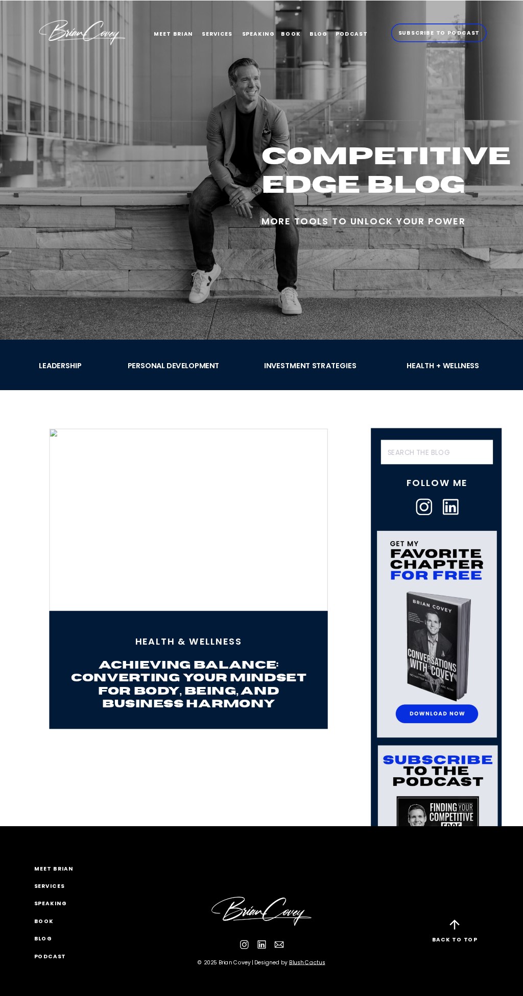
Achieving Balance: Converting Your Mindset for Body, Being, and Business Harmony (189, 684)
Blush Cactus (307, 962)
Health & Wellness (188, 641)
